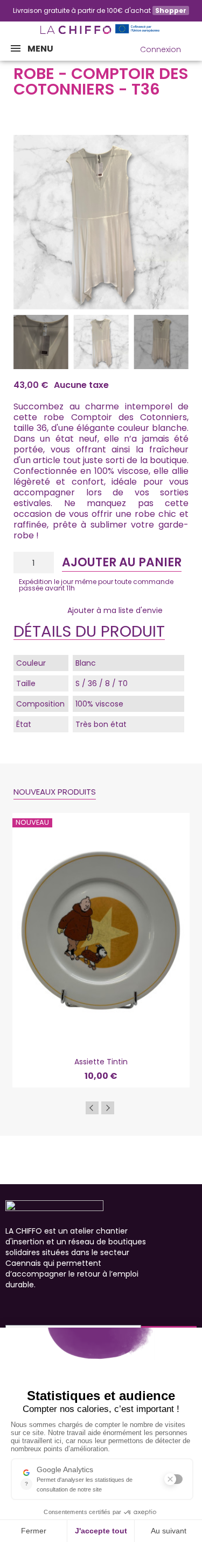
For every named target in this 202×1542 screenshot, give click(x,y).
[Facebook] (10, 1306)
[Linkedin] (69, 1306)
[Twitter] (88, 1306)
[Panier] (195, 47)
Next (107, 1107)
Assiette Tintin (101, 1061)
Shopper (170, 10)
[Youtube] (49, 1306)
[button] (111, 49)
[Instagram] (30, 1306)
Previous (92, 1107)
